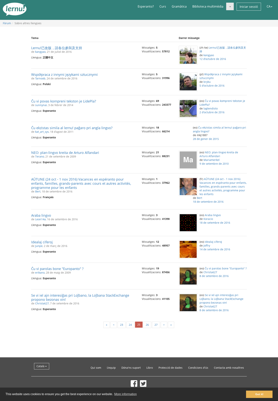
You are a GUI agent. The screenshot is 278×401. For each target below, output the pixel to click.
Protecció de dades (170, 367)
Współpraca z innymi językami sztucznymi (64, 74)
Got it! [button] (259, 394)
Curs (162, 6)
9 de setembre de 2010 (214, 163)
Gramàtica (179, 6)
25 (138, 324)
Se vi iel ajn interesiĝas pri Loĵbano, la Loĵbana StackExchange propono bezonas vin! (80, 297)
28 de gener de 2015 (206, 139)
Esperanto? (146, 6)
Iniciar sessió (249, 7)
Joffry (206, 245)
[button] (230, 6)
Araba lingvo (41, 215)
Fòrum (7, 23)
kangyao (40, 52)
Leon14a (40, 219)
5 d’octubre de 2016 (212, 85)
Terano (39, 156)
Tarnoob (40, 78)
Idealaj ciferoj (42, 242)
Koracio (208, 219)
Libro (149, 367)
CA (268, 6)
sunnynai (41, 105)
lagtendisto (210, 108)
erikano (40, 272)
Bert (37, 191)
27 (156, 325)
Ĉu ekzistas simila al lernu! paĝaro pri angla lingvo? (72, 128)
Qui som (96, 367)
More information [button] (125, 394)
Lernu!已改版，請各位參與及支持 (56, 48)
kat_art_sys (42, 131)
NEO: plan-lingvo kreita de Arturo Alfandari (65, 152)
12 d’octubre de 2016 (213, 59)
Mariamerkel (211, 160)
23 (121, 325)
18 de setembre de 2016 (208, 201)
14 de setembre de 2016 (215, 249)
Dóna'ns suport (131, 367)
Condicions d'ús (198, 367)
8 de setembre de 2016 (214, 276)
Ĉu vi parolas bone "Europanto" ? (57, 268)
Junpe (39, 246)
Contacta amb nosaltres (229, 367)
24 (130, 325)
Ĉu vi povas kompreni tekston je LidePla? (63, 101)
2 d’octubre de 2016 (212, 112)
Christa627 (210, 272)
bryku (207, 82)
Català (40, 366)
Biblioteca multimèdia (207, 6)
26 (147, 325)
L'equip (111, 367)
